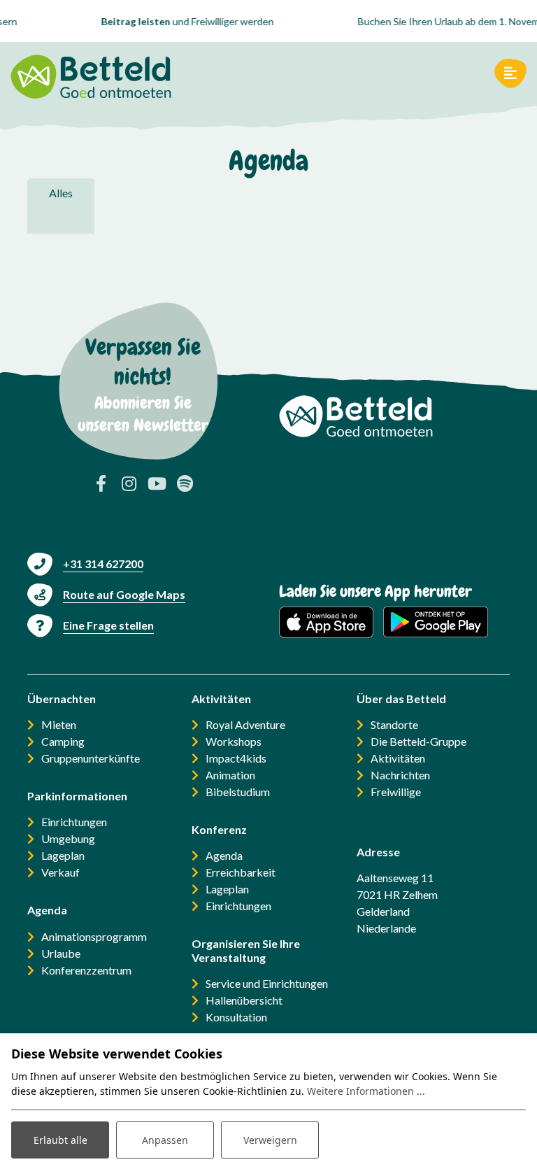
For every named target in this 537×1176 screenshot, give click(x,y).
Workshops (234, 741)
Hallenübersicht (244, 1000)
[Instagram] (128, 483)
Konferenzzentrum (86, 970)
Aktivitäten (398, 758)
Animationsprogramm (94, 936)
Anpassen (165, 1140)
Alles (61, 192)
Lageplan (63, 855)
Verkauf (60, 872)
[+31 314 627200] (85, 563)
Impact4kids (236, 758)
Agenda (224, 855)
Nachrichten (400, 774)
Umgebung (68, 838)
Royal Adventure (245, 724)
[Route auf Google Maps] (106, 594)
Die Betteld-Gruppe (418, 741)
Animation (230, 774)
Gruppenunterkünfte (90, 758)
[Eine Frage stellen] (90, 625)
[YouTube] (156, 483)
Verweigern (270, 1140)
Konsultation (236, 1016)
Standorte (394, 724)
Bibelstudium (238, 791)
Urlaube (60, 953)
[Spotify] (184, 483)
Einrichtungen (74, 821)
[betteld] (90, 73)
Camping (63, 741)
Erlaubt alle (60, 1140)
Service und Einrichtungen (267, 983)
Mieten (58, 724)
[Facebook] (100, 483)
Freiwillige (396, 791)
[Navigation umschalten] (510, 73)
